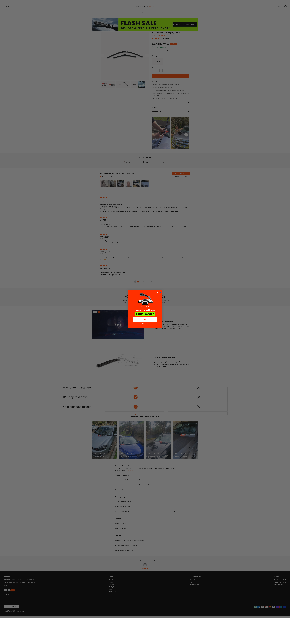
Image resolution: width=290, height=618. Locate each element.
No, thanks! (145, 323)
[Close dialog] (159, 292)
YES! (145, 319)
